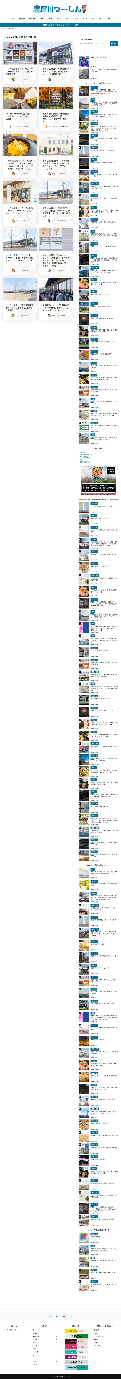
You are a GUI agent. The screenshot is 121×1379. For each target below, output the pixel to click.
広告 (100, 19)
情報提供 (22, 19)
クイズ (85, 19)
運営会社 (96, 1339)
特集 (50, 19)
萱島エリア (83, 459)
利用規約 (96, 1333)
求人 (93, 19)
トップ (13, 19)
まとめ (59, 19)
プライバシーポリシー (100, 1336)
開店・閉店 (32, 19)
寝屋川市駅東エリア (86, 457)
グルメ (43, 19)
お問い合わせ (97, 1346)
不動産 (108, 19)
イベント (75, 19)
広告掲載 (96, 1342)
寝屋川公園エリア (85, 462)
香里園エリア (84, 452)
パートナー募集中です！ (10, 1330)
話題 (67, 19)
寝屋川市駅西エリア (86, 455)
